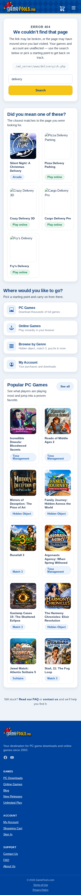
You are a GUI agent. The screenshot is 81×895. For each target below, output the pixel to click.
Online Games (12, 784)
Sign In (7, 834)
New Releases (12, 796)
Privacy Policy (40, 890)
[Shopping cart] (62, 9)
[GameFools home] (19, 7)
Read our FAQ (29, 699)
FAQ (6, 860)
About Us (9, 866)
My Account (10, 822)
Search (41, 90)
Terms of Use (40, 885)
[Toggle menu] (73, 8)
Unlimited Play (12, 802)
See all (65, 386)
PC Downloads (13, 778)
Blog (6, 790)
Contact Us (10, 853)
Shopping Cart (12, 828)
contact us (50, 699)
